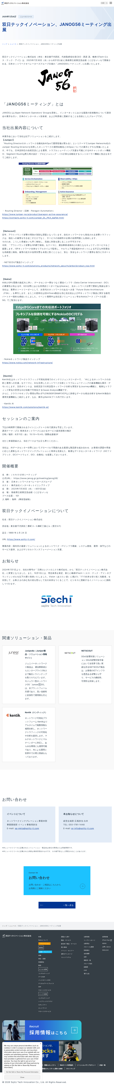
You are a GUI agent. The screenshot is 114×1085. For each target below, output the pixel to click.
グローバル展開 (89, 947)
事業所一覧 (87, 960)
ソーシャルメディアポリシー (86, 1065)
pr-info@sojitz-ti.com (82, 828)
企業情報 (87, 937)
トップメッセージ (89, 940)
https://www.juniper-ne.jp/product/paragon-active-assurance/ (35, 214)
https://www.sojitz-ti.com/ (21, 539)
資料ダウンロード (66, 954)
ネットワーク (42, 1008)
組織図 (86, 967)
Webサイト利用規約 (66, 1065)
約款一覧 (102, 1065)
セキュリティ (42, 1005)
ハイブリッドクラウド (45, 1001)
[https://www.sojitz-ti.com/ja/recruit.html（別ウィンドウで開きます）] (57, 1030)
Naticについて (43, 940)
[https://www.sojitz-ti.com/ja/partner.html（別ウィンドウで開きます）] (57, 1051)
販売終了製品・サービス (69, 944)
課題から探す (65, 937)
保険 (39, 955)
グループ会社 (88, 963)
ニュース (13, 44)
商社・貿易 (42, 959)
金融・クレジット (45, 952)
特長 (39, 937)
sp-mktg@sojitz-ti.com (27, 828)
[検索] (106, 3)
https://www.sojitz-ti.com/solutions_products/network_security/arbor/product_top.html (48, 266)
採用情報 (105, 937)
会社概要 (87, 953)
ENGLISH (105, 950)
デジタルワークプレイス (46, 983)
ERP (39, 987)
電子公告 (87, 973)
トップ (4, 44)
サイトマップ (70, 1069)
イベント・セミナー (67, 950)
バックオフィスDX (44, 980)
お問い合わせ (106, 947)
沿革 (85, 957)
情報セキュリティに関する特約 (52, 1069)
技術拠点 (87, 950)
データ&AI (41, 977)
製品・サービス (66, 940)
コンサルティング (44, 973)
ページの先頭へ (109, 936)
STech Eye (106, 940)
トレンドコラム (66, 957)
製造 (39, 965)
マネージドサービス (44, 990)
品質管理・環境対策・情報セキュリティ (43, 1065)
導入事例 (64, 947)
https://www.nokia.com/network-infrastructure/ (27, 363)
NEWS (104, 943)
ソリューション (44, 943)
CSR (85, 970)
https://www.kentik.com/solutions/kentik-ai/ (25, 407)
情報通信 (41, 962)
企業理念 (87, 943)
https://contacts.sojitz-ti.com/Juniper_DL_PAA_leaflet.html (33, 218)
